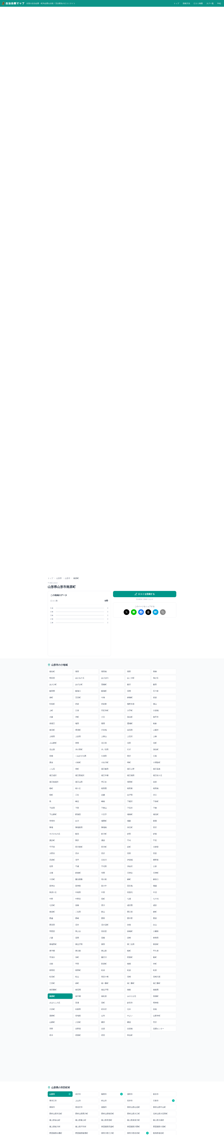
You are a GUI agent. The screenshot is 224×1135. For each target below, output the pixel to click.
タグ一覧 (210, 3)
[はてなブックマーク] (155, 612)
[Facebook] (141, 612)
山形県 (59, 578)
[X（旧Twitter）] (126, 612)
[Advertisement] (144, 638)
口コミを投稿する (146, 594)
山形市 (67, 578)
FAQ (219, 3)
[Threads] (148, 612)
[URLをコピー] (163, 612)
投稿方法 (186, 3)
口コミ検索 (198, 3)
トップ (176, 3)
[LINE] (134, 612)
